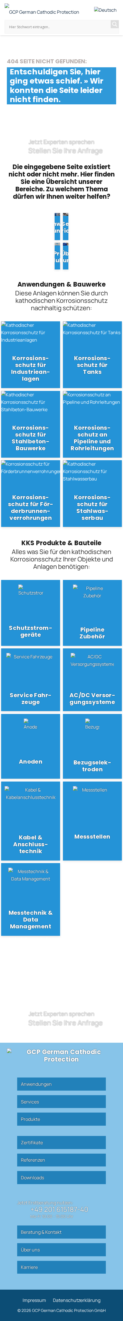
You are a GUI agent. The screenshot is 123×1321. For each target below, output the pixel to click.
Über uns (30, 1250)
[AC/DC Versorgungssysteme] (92, 679)
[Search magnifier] (115, 24)
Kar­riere (29, 1267)
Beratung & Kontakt (41, 1232)
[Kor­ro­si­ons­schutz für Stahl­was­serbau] (92, 493)
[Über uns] (65, 256)
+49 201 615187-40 (59, 1209)
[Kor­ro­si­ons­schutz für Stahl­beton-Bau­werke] (30, 424)
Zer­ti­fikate (32, 1142)
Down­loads (32, 1177)
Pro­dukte (30, 1119)
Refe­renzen (33, 1160)
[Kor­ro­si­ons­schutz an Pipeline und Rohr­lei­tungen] (92, 424)
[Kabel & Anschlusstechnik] (30, 821)
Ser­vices (30, 1102)
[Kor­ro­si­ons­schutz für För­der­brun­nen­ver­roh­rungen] (30, 493)
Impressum (34, 1300)
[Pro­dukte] (57, 256)
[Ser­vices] (65, 226)
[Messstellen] (92, 821)
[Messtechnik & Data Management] (30, 899)
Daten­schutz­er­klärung (76, 1300)
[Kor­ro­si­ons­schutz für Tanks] (92, 354)
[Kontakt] (61, 147)
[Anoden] (30, 746)
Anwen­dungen (36, 1084)
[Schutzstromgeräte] (30, 613)
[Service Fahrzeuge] (30, 679)
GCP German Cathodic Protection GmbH (68, 1310)
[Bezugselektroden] (92, 746)
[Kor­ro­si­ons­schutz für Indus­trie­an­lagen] (30, 354)
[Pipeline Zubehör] (92, 613)
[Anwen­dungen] (57, 226)
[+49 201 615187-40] (23, 1211)
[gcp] (42, 10)
